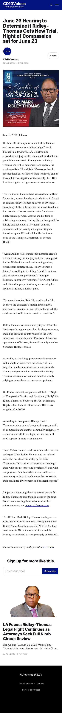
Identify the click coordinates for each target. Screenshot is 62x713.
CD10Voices (26, 674)
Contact (40, 683)
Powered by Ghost (31, 690)
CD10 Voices (11, 59)
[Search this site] (51, 4)
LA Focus (48, 547)
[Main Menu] (57, 5)
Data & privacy (26, 683)
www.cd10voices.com (37, 505)
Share (53, 55)
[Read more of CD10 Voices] (7, 51)
